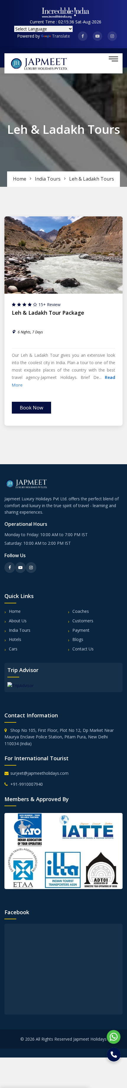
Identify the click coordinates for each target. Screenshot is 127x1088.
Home (19, 179)
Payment (80, 630)
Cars (13, 649)
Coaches (80, 611)
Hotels (15, 639)
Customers (82, 620)
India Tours (48, 179)
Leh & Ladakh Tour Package (48, 312)
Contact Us (83, 649)
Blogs (77, 639)
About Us (18, 620)
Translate (61, 36)
